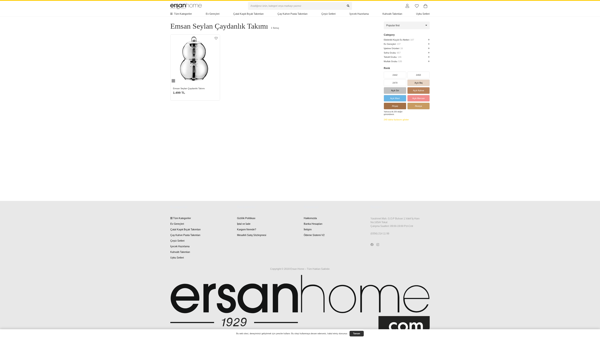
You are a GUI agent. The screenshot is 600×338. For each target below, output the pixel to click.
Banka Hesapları (313, 224)
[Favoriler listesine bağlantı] (416, 6)
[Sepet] (425, 6)
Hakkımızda (310, 218)
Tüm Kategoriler (181, 218)
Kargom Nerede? (246, 229)
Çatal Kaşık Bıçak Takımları (185, 229)
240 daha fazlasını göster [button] (396, 119)
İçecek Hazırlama (180, 246)
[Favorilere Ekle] (216, 38)
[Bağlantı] (407, 6)
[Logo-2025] (186, 6)
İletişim (308, 229)
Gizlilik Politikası (246, 218)
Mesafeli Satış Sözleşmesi (251, 235)
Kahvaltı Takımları (180, 252)
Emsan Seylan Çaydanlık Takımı (189, 88)
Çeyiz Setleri (177, 240)
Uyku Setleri (177, 257)
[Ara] (348, 6)
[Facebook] (371, 244)
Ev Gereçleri (177, 224)
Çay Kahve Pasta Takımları (185, 235)
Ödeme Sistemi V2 (314, 235)
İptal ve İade (243, 224)
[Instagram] (377, 244)
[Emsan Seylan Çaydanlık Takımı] (195, 59)
